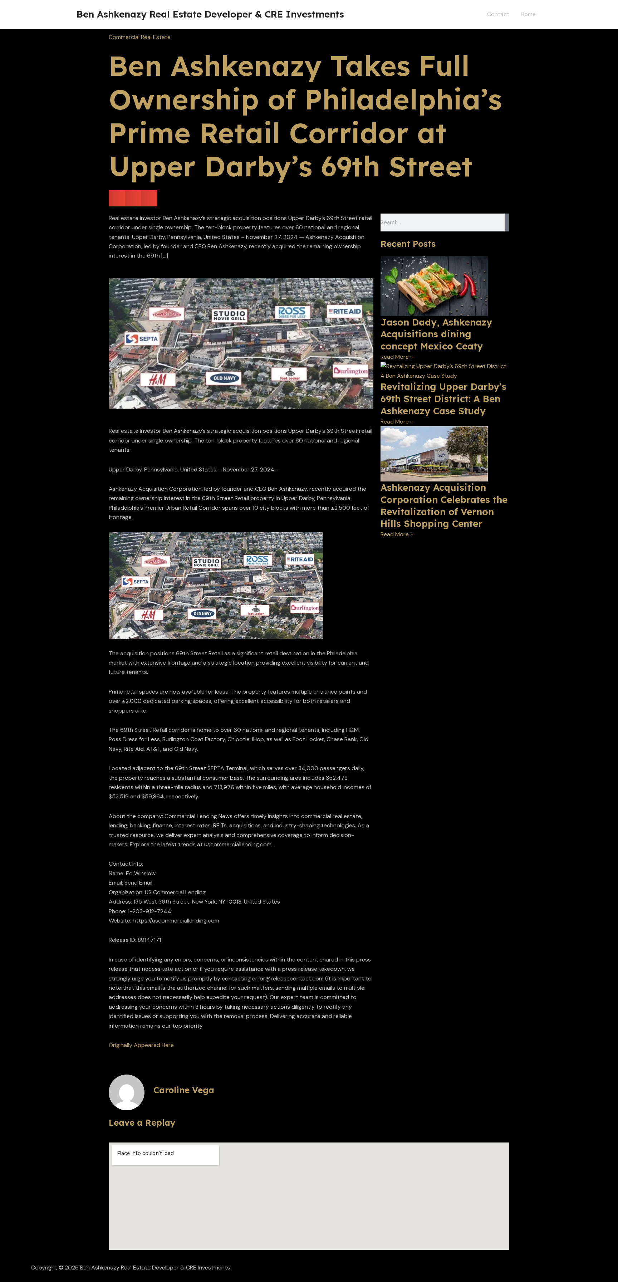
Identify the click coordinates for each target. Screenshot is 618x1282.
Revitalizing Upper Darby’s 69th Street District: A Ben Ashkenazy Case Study (443, 399)
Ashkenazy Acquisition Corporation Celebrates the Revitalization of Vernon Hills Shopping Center (444, 505)
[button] (117, 198)
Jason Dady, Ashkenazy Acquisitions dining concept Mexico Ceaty (436, 334)
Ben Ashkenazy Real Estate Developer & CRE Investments (210, 14)
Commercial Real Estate (140, 37)
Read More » (397, 357)
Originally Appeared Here (141, 1045)
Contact (498, 14)
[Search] (507, 222)
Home (528, 14)
